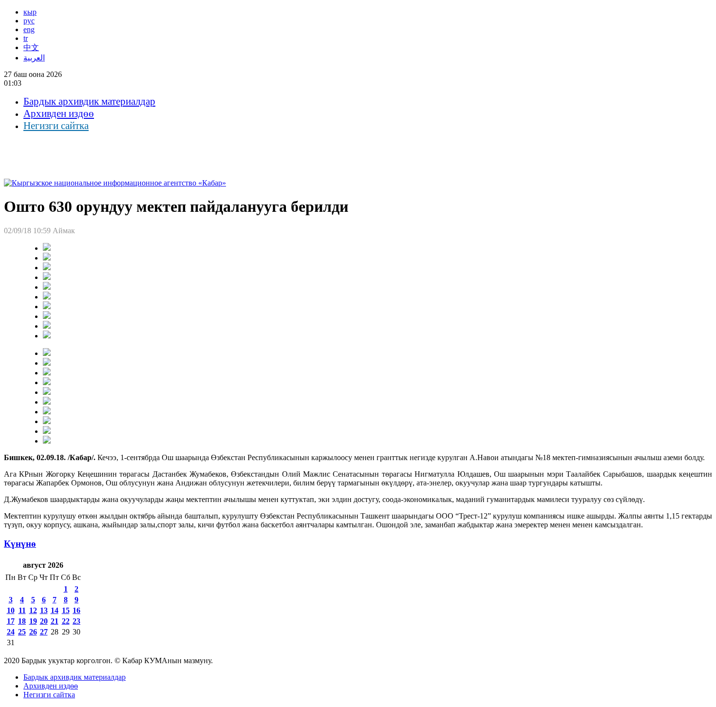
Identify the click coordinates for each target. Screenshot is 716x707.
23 (76, 621)
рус (29, 21)
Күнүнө (20, 544)
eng (29, 29)
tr (25, 38)
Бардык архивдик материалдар (89, 101)
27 (44, 632)
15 (66, 610)
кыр (30, 12)
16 (76, 610)
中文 (31, 47)
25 (22, 632)
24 (11, 632)
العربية (34, 58)
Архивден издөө (58, 113)
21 (54, 621)
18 (22, 621)
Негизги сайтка (56, 125)
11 (22, 610)
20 (44, 621)
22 (66, 621)
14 (54, 610)
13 (44, 610)
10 (11, 610)
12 (33, 610)
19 (33, 621)
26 (33, 632)
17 (11, 621)
